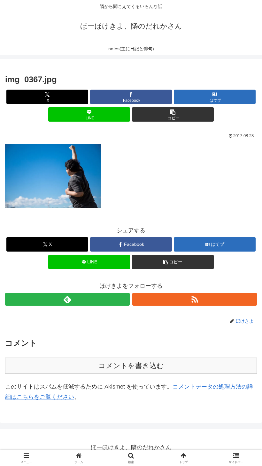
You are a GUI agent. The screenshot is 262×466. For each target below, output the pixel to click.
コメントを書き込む (131, 366)
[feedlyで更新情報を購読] (67, 299)
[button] (173, 114)
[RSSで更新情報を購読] (194, 299)
